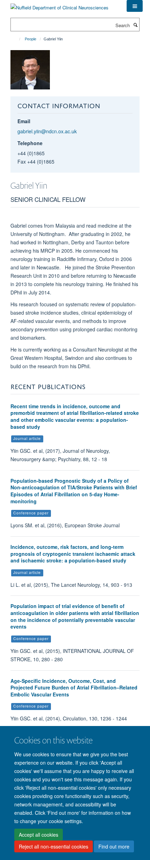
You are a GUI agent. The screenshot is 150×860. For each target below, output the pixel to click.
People (30, 39)
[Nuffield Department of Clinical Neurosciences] (59, 5)
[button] (135, 6)
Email (23, 121)
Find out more (113, 846)
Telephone (30, 143)
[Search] (135, 25)
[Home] (16, 39)
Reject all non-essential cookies (53, 846)
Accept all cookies (38, 834)
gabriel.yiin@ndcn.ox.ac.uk (47, 131)
